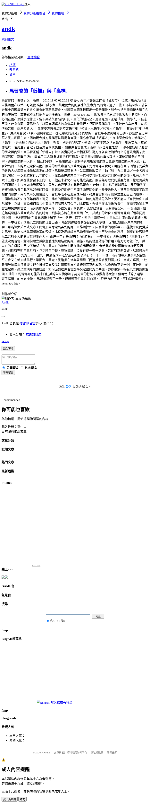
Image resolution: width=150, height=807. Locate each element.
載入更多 (8, 348)
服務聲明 (112, 752)
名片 (12, 74)
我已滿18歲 (9, 799)
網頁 (52, 620)
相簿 (12, 65)
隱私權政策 (97, 752)
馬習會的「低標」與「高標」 (39, 90)
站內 (63, 620)
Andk (5, 302)
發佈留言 (8, 372)
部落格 (14, 69)
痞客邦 (24, 323)
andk (8, 28)
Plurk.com (36, 565)
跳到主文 (8, 39)
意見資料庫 (33, 334)
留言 (33, 323)
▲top (5, 341)
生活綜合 (33, 57)
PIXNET (45, 752)
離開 (22, 799)
